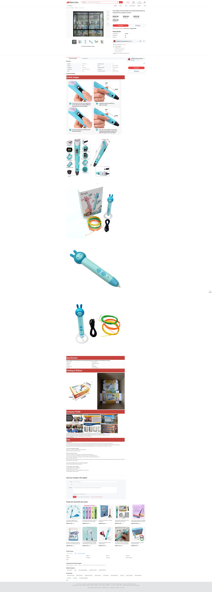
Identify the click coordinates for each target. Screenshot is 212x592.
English (80, 585)
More (67, 580)
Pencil (75, 570)
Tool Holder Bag (105, 575)
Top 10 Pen (69, 578)
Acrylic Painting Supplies (83, 570)
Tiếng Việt (131, 585)
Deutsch (104, 585)
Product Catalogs (82, 553)
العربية (112, 585)
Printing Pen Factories (88, 575)
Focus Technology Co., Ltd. (99, 587)
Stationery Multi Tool (114, 575)
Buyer (120, 5)
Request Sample (133, 28)
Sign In (114, 53)
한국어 (115, 585)
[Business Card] (144, 63)
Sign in (144, 2)
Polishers (87, 555)
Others (67, 559)
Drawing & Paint (81, 7)
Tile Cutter (68, 557)
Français (91, 585)
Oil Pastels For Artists (93, 570)
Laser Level (108, 557)
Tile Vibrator (88, 557)
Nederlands (108, 585)
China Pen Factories (70, 575)
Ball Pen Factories (79, 575)
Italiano (100, 585)
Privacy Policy (122, 587)
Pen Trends (75, 578)
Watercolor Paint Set (102, 570)
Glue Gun (107, 555)
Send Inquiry (120, 25)
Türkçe (128, 585)
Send (74, 496)
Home (67, 7)
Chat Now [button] (138, 25)
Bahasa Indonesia (136, 585)
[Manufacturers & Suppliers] (72, 2)
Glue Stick (127, 555)
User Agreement (112, 587)
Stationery (76, 7)
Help (126, 5)
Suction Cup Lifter (129, 557)
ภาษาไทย (124, 585)
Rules (145, 5)
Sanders (67, 555)
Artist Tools (122, 575)
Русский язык (96, 585)
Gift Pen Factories (98, 575)
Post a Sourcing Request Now (97, 496)
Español (83, 585)
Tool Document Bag (138, 575)
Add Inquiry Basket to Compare (88, 46)
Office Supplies (71, 7)
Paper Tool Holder (129, 575)
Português (87, 585)
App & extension (132, 5)
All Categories (70, 5)
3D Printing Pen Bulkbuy (83, 578)
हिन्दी (120, 585)
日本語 (118, 585)
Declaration (117, 587)
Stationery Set (69, 570)
